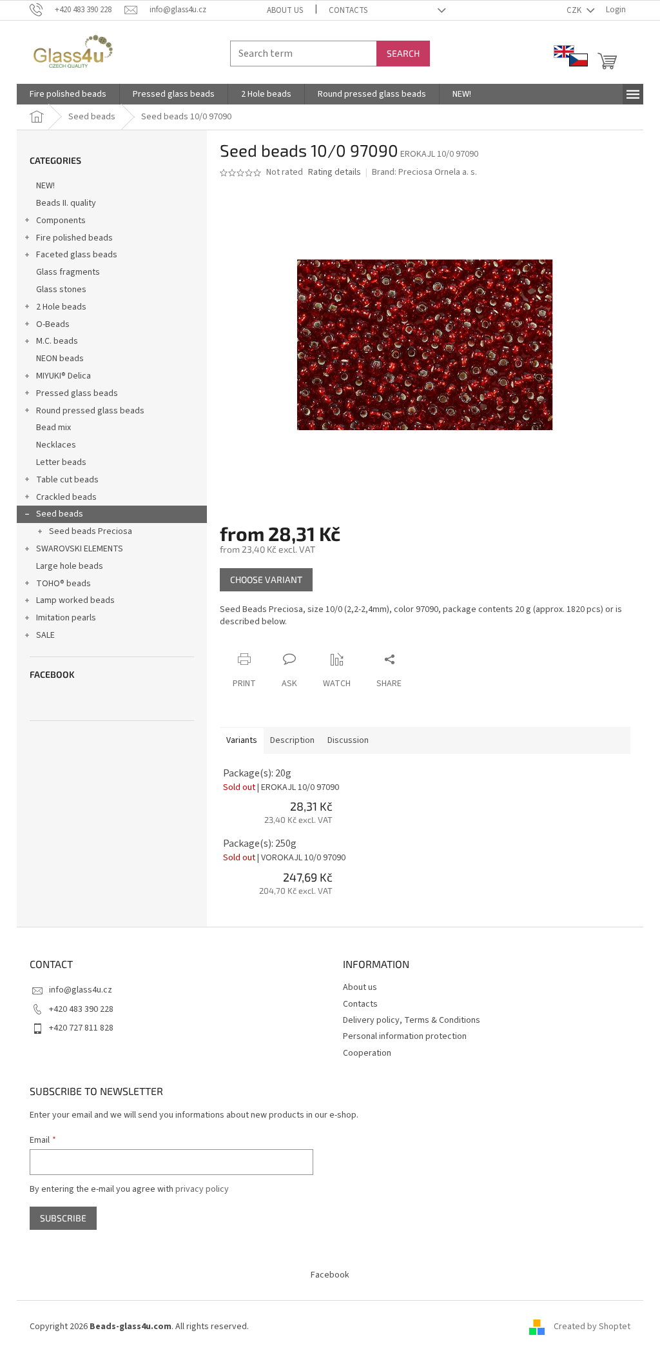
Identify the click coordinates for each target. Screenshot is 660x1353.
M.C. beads (57, 341)
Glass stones (61, 289)
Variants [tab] (241, 740)
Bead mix (53, 427)
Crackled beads (66, 497)
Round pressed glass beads (90, 410)
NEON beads (60, 358)
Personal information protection (405, 1036)
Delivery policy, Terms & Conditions (411, 1020)
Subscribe (63, 1217)
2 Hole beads (61, 307)
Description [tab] (292, 740)
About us (285, 10)
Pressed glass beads (77, 393)
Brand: (424, 172)
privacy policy (202, 1189)
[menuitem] (68, 94)
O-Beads (53, 324)
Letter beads (61, 462)
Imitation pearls (66, 617)
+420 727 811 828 (81, 1028)
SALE (45, 635)
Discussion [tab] (348, 740)
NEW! (45, 185)
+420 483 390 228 (81, 1009)
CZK (575, 10)
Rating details (334, 172)
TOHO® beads (63, 583)
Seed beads (59, 514)
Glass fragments (68, 272)
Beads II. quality (66, 203)
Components (61, 220)
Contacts (348, 10)
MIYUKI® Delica (63, 376)
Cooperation (367, 1053)
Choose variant (266, 579)
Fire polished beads (74, 238)
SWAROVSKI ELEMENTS (79, 548)
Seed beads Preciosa (90, 531)
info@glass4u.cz (80, 989)
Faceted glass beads (76, 254)
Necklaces (56, 445)
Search (403, 53)
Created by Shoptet (592, 1326)
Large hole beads (69, 566)
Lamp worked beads (75, 600)
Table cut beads (67, 479)
